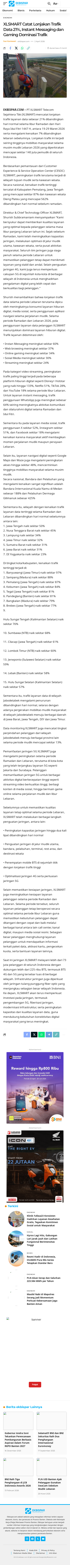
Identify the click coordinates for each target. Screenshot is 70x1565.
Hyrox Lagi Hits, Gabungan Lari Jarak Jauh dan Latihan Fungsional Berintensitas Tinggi (42, 1240)
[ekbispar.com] (18, 4)
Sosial (30, 1232)
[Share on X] (16, 48)
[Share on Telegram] (49, 1034)
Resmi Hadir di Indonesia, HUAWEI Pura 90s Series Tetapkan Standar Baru (41, 1260)
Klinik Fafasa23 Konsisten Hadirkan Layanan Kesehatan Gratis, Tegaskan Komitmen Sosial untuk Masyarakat (43, 1220)
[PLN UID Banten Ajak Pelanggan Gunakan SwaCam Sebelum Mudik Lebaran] (52, 1467)
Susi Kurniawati (9, 41)
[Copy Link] (28, 48)
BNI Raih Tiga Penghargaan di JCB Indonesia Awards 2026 (18, 1482)
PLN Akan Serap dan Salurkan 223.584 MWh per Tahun (43, 1279)
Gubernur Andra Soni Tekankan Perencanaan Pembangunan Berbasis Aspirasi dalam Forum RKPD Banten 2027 (18, 1439)
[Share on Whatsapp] (22, 48)
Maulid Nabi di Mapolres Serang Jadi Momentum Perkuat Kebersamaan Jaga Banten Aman (42, 1299)
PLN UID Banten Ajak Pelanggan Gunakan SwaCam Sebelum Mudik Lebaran (50, 1484)
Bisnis (30, 1253)
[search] (49, 3)
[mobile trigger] (6, 4)
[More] (63, 1034)
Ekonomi (7, 18)
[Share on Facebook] (10, 48)
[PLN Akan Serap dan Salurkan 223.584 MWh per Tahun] (16, 1278)
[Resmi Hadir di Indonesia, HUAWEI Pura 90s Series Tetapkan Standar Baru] (16, 1258)
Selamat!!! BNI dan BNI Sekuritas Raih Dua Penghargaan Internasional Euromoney (50, 1439)
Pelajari (35, 1384)
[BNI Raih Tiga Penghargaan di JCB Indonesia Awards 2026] (18, 1467)
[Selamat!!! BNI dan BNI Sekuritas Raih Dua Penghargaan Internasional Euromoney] (52, 1421)
